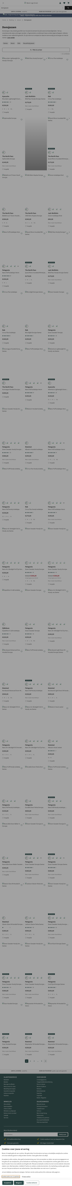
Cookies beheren (31, 1183)
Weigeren (19, 1183)
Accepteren (7, 1183)
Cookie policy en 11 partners (11, 1177)
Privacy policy (26, 1177)
